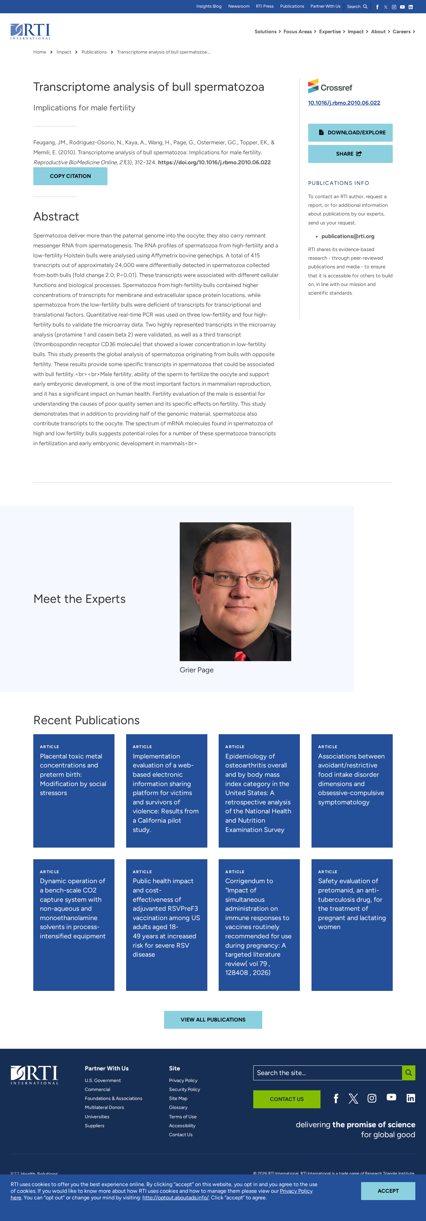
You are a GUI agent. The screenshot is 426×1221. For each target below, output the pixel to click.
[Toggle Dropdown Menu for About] (389, 32)
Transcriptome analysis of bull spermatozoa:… (164, 52)
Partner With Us (325, 6)
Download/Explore (356, 132)
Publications (292, 6)
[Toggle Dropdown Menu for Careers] (414, 32)
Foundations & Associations (113, 1098)
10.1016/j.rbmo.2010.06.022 (344, 102)
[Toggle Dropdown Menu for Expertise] (344, 32)
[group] (239, 598)
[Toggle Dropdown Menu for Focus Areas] (315, 32)
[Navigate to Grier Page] (235, 591)
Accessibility (182, 1126)
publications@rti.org (347, 236)
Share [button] (344, 154)
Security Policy (184, 1089)
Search (354, 6)
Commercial (97, 1089)
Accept (396, 1190)
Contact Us (181, 1135)
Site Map (178, 1098)
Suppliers (95, 1126)
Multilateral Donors (104, 1107)
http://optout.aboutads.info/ (175, 1197)
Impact (64, 52)
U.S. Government (103, 1080)
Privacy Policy (183, 1080)
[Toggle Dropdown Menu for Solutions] (280, 32)
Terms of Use (183, 1117)
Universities (97, 1117)
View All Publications (213, 1020)
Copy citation (70, 176)
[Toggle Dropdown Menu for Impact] (367, 32)
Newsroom (239, 6)
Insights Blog (209, 6)
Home (39, 52)
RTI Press (265, 6)
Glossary (178, 1107)
